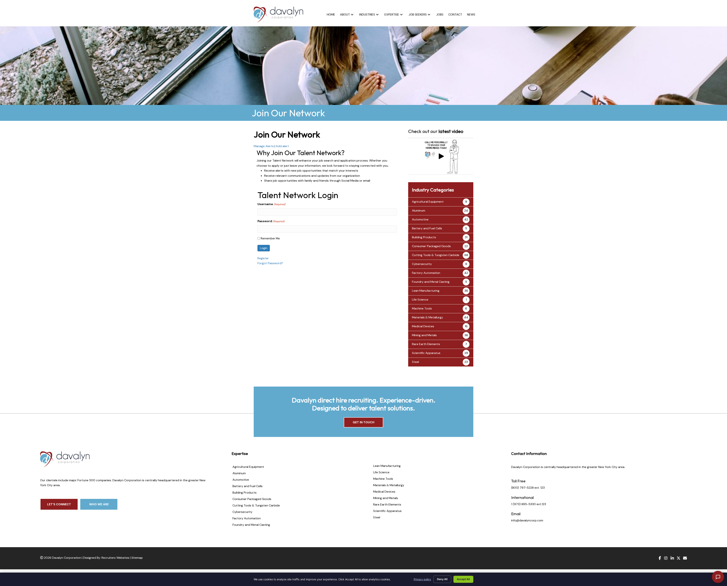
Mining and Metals (424, 335)
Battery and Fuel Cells (427, 228)
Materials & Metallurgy (427, 317)
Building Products (424, 237)
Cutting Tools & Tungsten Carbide (435, 255)
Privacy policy (422, 579)
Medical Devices (423, 326)
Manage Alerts (264, 146)
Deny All (442, 579)
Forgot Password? (270, 263)
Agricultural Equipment (428, 202)
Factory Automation (426, 273)
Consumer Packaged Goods (431, 246)
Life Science (420, 300)
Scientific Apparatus (426, 353)
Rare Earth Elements (426, 344)
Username (271, 204)
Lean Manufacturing (425, 291)
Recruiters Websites (115, 558)
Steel (415, 362)
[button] (352, 14)
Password (271, 221)
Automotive (420, 219)
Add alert (282, 146)
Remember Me (270, 238)
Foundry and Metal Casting (430, 282)
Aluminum (418, 211)
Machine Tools (422, 308)
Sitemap (137, 558)
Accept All (463, 579)
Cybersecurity (422, 264)
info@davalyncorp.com (527, 520)
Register (263, 258)
